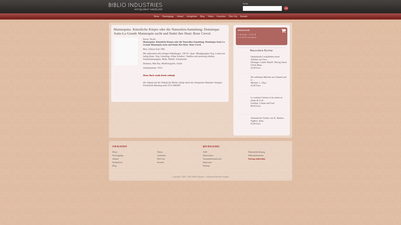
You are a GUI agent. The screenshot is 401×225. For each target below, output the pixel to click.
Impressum (207, 162)
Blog (114, 166)
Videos (160, 152)
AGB (205, 152)
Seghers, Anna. (257, 121)
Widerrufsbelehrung (256, 152)
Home (114, 152)
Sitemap (206, 166)
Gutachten (161, 155)
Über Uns (161, 159)
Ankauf (115, 159)
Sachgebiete (117, 162)
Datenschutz (208, 155)
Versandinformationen (212, 159)
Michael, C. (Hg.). (259, 83)
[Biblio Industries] (135, 5)
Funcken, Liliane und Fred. (263, 103)
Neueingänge (118, 155)
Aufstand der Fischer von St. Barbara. (267, 118)
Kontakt (160, 162)
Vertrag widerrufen (256, 159)
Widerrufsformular (255, 155)
